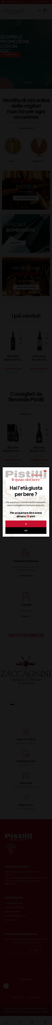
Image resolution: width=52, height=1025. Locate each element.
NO (26, 531)
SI (26, 524)
